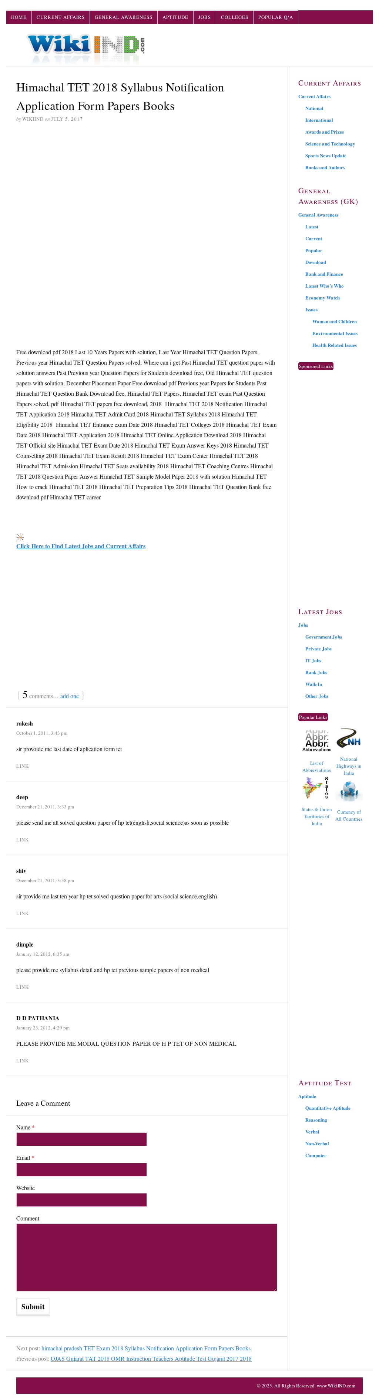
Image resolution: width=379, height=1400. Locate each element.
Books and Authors (325, 167)
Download (315, 261)
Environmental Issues (335, 332)
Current (313, 238)
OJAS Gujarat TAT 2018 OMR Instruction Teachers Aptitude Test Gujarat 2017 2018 (151, 1358)
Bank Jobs (316, 672)
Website (25, 1188)
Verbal (312, 1131)
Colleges (234, 17)
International (319, 119)
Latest (311, 226)
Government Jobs (323, 636)
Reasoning (316, 1119)
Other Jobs (316, 695)
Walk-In (313, 683)
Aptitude (175, 17)
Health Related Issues (334, 344)
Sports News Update (325, 155)
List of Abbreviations (316, 766)
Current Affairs (61, 17)
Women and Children (334, 321)
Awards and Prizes (324, 131)
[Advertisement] (146, 185)
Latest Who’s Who (324, 285)
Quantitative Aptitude (328, 1107)
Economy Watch (322, 297)
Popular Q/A (275, 17)
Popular (313, 250)
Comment (27, 1218)
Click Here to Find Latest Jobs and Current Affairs (80, 546)
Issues (311, 309)
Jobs (204, 17)
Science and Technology (330, 143)
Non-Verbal (317, 1143)
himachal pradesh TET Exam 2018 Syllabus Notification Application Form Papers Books (146, 1348)
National (314, 107)
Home (19, 17)
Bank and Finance (324, 273)
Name (25, 1127)
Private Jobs (318, 648)
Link (22, 766)
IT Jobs (313, 660)
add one (69, 696)
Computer (315, 1155)
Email (25, 1157)
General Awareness (123, 17)
